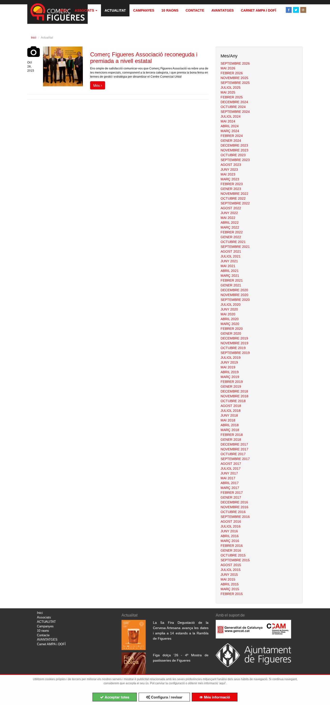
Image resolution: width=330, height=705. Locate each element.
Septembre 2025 (235, 83)
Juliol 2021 (231, 256)
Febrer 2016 (232, 546)
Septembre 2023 (235, 160)
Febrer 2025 (232, 97)
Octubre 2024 (233, 107)
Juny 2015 (229, 574)
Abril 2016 (230, 536)
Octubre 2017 (233, 454)
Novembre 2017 (234, 449)
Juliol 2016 (231, 526)
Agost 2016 (231, 521)
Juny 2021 (229, 261)
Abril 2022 (230, 222)
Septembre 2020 (235, 300)
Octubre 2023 (233, 155)
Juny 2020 (229, 309)
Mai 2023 (228, 174)
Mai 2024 (228, 121)
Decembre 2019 (234, 338)
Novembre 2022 (234, 194)
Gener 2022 (231, 237)
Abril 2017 (230, 483)
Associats (85, 10)
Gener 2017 (231, 497)
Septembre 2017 (235, 459)
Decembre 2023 (234, 145)
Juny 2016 (229, 531)
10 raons (169, 10)
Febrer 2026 (232, 73)
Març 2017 (230, 488)
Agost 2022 (231, 208)
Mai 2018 (228, 420)
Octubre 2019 (233, 348)
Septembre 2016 (235, 517)
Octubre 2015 (233, 555)
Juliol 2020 (231, 304)
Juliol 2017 (231, 468)
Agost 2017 (231, 464)
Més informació (216, 697)
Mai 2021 (228, 266)
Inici (63, 10)
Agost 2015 (231, 565)
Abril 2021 (230, 271)
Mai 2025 (228, 92)
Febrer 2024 (232, 136)
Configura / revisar (166, 697)
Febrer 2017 (232, 493)
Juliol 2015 (231, 570)
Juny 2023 (229, 169)
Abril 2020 (230, 319)
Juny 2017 (229, 473)
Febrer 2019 (232, 382)
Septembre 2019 (235, 353)
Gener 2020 (231, 333)
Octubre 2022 (233, 198)
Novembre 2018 (234, 396)
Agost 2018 (231, 406)
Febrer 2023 (232, 184)
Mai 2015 (228, 579)
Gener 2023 (231, 189)
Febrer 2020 (232, 329)
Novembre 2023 (234, 150)
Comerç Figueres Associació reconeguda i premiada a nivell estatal (143, 57)
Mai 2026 (228, 68)
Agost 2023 (231, 165)
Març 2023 (230, 179)
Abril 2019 (230, 372)
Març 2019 (230, 377)
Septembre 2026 (235, 63)
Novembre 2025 (234, 78)
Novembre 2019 (234, 343)
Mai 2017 (228, 478)
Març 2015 (230, 589)
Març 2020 (230, 324)
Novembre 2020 (234, 295)
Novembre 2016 (234, 507)
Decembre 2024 (234, 102)
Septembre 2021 (235, 247)
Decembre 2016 (234, 502)
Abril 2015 (230, 584)
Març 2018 (230, 430)
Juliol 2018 (231, 411)
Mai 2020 (228, 314)
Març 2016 (230, 541)
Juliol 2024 (231, 116)
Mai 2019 (228, 367)
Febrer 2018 (232, 435)
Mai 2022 (228, 218)
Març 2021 (230, 276)
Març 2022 (230, 227)
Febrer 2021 (232, 280)
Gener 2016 (231, 550)
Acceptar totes (116, 697)
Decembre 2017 (234, 444)
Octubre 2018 (233, 401)
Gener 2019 (231, 386)
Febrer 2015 (232, 594)
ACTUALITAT (115, 10)
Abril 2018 (230, 425)
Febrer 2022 (232, 232)
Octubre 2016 (233, 512)
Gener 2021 (231, 285)
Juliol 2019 (231, 357)
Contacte (195, 10)
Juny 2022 (229, 213)
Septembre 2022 (235, 203)
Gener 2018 (231, 439)
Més (97, 85)
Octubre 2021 (233, 242)
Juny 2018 (229, 415)
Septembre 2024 (235, 112)
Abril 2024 (230, 126)
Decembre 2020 (234, 290)
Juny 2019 (229, 362)
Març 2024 (230, 131)
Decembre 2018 (234, 391)
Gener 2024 (231, 140)
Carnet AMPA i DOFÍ (258, 10)
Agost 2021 (231, 251)
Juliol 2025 (231, 87)
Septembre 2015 (235, 560)
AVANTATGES (222, 10)
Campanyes (143, 10)
